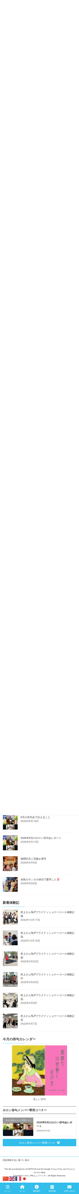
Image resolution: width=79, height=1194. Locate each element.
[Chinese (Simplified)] (6, 1178)
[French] (18, 1178)
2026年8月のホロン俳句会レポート (41, 838)
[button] (39, 1142)
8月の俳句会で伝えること (35, 817)
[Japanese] (24, 1178)
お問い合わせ (69, 1191)
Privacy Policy (57, 1169)
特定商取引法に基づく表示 (16, 1159)
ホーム (22, 1191)
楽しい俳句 (39, 1099)
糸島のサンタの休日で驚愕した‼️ (40, 879)
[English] (12, 1178)
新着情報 (52, 1191)
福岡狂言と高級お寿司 (33, 858)
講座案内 (36, 1191)
